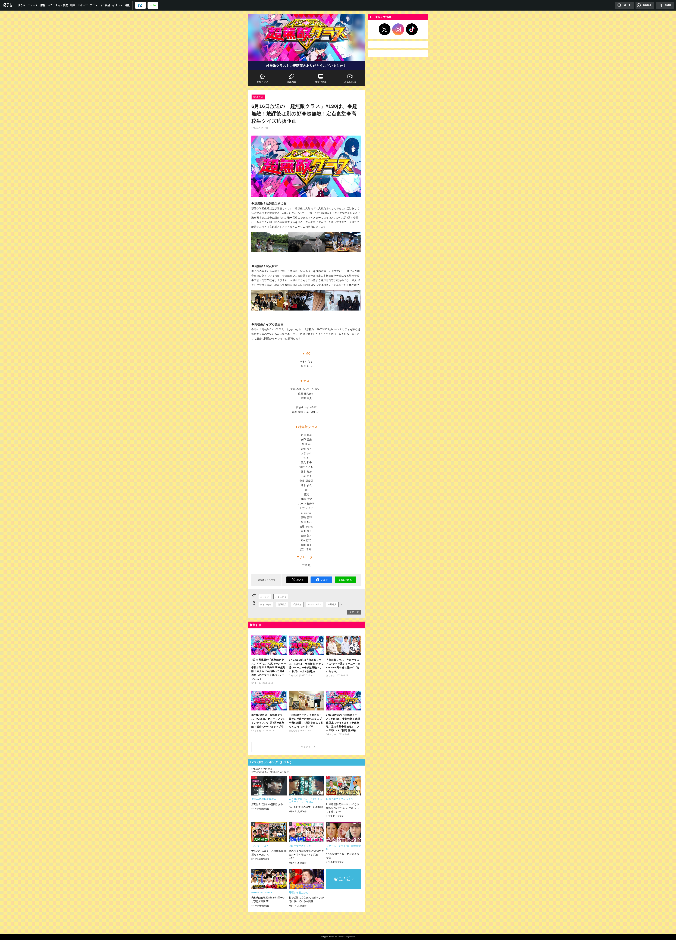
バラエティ (280, 597)
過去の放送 (321, 81)
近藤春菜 (297, 604)
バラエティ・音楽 (58, 5)
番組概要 (291, 81)
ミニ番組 (105, 5)
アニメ (94, 5)
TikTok (412, 29)
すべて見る (305, 746)
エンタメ (264, 597)
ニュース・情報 (37, 5)
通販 (127, 5)
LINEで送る (345, 579)
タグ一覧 (354, 611)
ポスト (300, 579)
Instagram (398, 29)
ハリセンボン (314, 604)
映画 (73, 5)
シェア (324, 579)
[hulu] (153, 5)
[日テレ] (8, 5)
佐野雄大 (332, 604)
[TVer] (140, 5)
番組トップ (262, 81)
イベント (117, 5)
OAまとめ (258, 97)
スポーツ (83, 5)
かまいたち (265, 604)
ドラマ (22, 5)
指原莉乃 (282, 604)
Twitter (385, 29)
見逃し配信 (350, 81)
